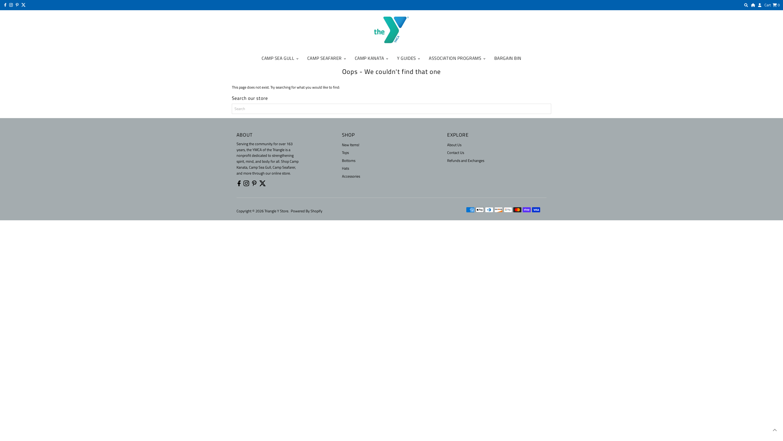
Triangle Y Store (276, 211)
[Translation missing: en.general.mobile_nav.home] (753, 5)
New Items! (350, 145)
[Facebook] (5, 5)
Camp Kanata (370, 58)
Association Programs (455, 58)
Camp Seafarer (325, 58)
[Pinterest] (17, 5)
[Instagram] (11, 5)
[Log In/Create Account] (759, 5)
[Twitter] (23, 5)
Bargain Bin (507, 58)
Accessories (351, 176)
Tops (345, 152)
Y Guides (407, 58)
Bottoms (348, 160)
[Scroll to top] (775, 430)
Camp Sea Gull (278, 58)
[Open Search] (746, 5)
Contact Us (455, 152)
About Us (454, 145)
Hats (345, 168)
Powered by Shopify (306, 211)
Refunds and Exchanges (465, 160)
